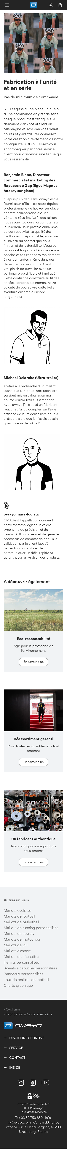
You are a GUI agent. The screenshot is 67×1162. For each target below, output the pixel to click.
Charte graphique (18, 986)
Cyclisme (13, 1009)
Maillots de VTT (16, 945)
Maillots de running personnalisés (31, 928)
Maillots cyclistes (17, 911)
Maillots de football (19, 916)
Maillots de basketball (21, 922)
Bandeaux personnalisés (23, 974)
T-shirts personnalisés (21, 962)
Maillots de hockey (19, 934)
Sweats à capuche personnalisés (30, 968)
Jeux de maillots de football (26, 980)
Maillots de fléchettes (21, 957)
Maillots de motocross (22, 939)
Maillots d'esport (17, 951)
